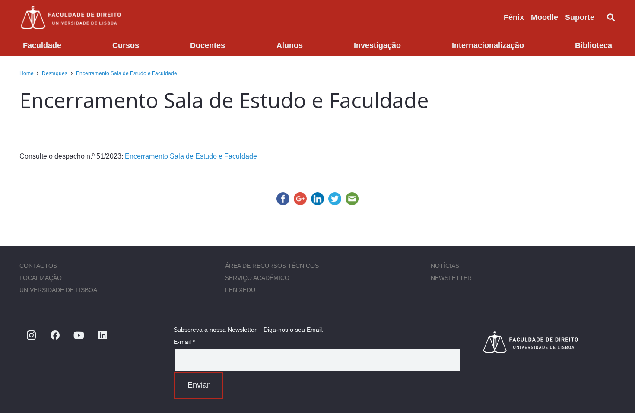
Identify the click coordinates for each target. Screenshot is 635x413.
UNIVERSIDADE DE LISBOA (58, 289)
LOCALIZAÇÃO (40, 277)
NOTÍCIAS (445, 265)
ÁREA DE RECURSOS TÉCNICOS (272, 265)
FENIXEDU (240, 289)
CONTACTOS (38, 265)
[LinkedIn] (102, 335)
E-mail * (184, 341)
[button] (601, 17)
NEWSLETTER (451, 277)
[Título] (549, 342)
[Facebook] (55, 335)
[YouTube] (79, 335)
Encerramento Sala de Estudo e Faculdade (191, 156)
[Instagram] (31, 335)
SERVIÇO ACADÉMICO (257, 277)
